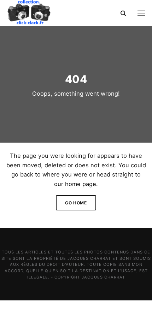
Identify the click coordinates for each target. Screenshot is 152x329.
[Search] (123, 12)
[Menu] (137, 13)
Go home (76, 202)
